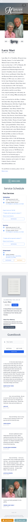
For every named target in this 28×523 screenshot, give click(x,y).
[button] (14, 488)
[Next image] (25, 488)
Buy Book (15, 305)
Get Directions (14, 218)
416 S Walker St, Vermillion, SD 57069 (15, 204)
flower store (5, 171)
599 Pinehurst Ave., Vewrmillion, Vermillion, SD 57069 (13, 256)
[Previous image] (3, 488)
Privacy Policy (10, 516)
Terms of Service (18, 516)
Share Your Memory (9, 327)
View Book (7, 305)
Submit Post (14, 351)
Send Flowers (19, 260)
